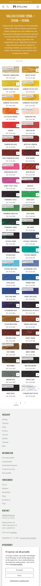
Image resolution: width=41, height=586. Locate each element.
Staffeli (5, 438)
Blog (4, 496)
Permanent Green (11, 227)
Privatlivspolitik (8, 458)
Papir (4, 427)
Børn (4, 446)
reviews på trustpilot (28, 538)
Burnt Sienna (30, 338)
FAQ (3, 504)
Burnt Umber (30, 352)
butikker (14, 532)
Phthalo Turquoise (30, 241)
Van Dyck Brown (30, 365)
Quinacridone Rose (10, 172)
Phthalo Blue (10, 255)
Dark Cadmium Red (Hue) (10, 158)
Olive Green (30, 213)
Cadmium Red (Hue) (10, 144)
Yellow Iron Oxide (10, 324)
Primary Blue (30, 282)
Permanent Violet (11, 199)
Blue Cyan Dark (10, 296)
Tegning (5, 423)
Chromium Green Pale (10, 213)
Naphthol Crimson (30, 144)
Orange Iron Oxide (30, 324)
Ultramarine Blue (11, 310)
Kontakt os (6, 500)
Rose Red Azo (30, 172)
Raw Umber (10, 365)
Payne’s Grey (30, 379)
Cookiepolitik (7, 462)
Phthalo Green (10, 241)
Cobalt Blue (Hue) (30, 296)
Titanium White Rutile (30, 393)
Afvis (19, 575)
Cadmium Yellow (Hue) (10, 102)
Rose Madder (30, 158)
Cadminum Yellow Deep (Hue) (30, 102)
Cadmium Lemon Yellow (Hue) (11, 89)
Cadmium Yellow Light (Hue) (30, 89)
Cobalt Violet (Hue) (10, 186)
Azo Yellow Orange (10, 116)
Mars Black (11, 393)
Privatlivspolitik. (16, 564)
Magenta (30, 186)
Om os (4, 484)
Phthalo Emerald (30, 255)
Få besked (9, 68)
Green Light (30, 199)
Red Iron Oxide (11, 338)
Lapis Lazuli (11, 282)
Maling (4, 419)
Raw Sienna (11, 352)
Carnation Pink (30, 116)
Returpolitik (6, 473)
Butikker (5, 488)
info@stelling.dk (8, 515)
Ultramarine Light (30, 269)
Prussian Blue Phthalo (30, 310)
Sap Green (30, 227)
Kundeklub (6, 492)
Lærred (5, 435)
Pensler (5, 431)
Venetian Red (30, 130)
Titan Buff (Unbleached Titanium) (11, 75)
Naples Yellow (30, 75)
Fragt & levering (8, 469)
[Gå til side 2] (25, 402)
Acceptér (19, 570)
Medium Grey (10, 379)
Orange (10, 130)
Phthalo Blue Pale (10, 269)
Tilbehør (5, 442)
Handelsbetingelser (9, 465)
